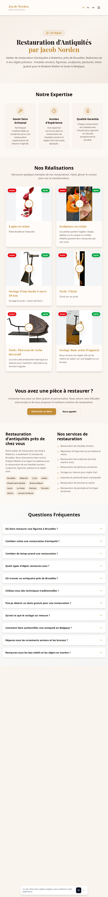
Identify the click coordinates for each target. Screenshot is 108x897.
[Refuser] (83, 890)
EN (93, 7)
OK (79, 890)
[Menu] (98, 8)
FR (83, 7)
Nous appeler (70, 411)
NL (88, 7)
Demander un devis (41, 411)
